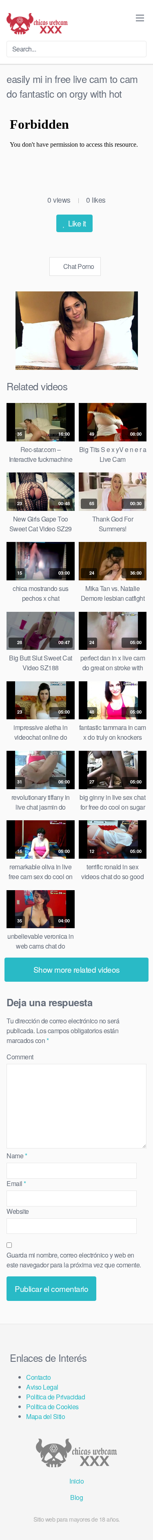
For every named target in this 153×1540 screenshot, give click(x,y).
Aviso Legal (42, 1387)
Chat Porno (78, 266)
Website (18, 1211)
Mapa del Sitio (45, 1416)
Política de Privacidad (55, 1396)
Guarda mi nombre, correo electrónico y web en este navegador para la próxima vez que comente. (74, 1259)
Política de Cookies (52, 1406)
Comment (20, 1056)
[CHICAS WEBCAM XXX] (37, 23)
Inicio (76, 1481)
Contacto (38, 1377)
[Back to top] (140, 1522)
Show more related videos (76, 969)
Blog (76, 1497)
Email (16, 1183)
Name (17, 1155)
